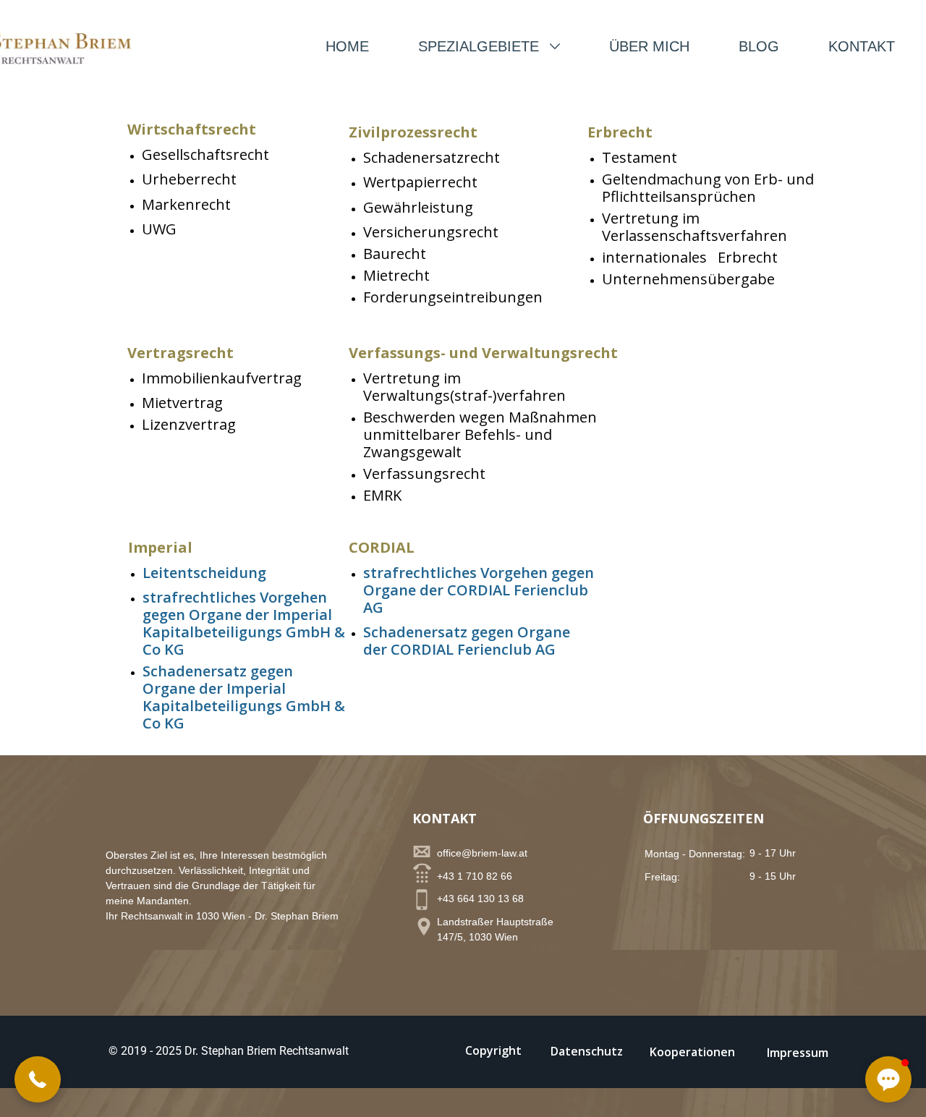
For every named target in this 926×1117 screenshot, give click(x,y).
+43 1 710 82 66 (474, 876)
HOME (347, 46)
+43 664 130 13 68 (480, 898)
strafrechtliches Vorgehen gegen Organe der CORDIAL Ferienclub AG (478, 590)
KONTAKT (861, 46)
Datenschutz (587, 1051)
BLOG (759, 46)
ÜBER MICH (649, 46)
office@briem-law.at (482, 853)
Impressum (797, 1053)
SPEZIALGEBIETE (480, 46)
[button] (37, 1079)
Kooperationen (692, 1052)
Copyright (493, 1050)
